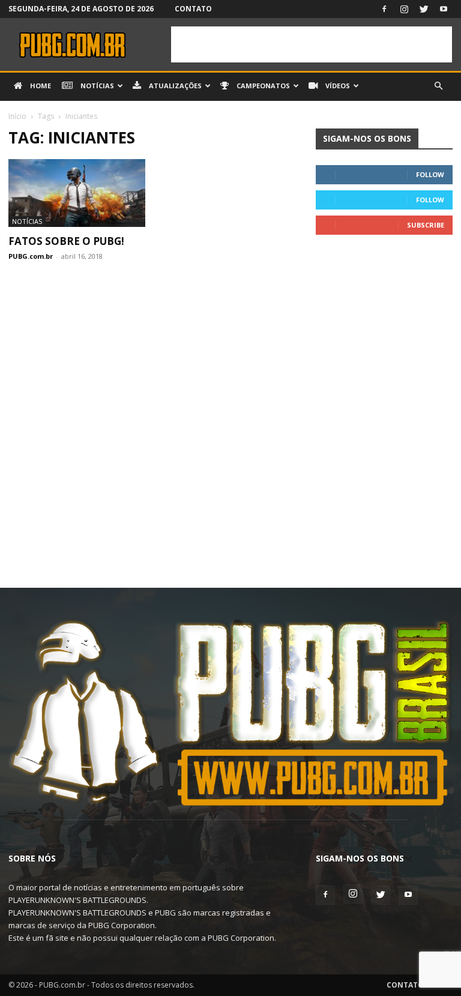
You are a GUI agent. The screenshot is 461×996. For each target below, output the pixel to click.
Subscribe (425, 224)
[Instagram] (404, 9)
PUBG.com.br (30, 256)
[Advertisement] (311, 44)
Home (39, 85)
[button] (438, 86)
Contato (193, 9)
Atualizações (174, 85)
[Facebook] (384, 9)
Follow (430, 174)
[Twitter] (424, 9)
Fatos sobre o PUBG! (66, 241)
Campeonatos (262, 85)
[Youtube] (444, 9)
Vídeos (337, 85)
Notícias (96, 85)
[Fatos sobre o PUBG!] (76, 193)
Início (17, 116)
